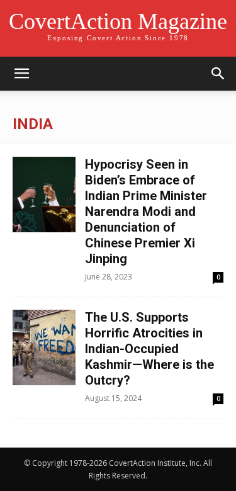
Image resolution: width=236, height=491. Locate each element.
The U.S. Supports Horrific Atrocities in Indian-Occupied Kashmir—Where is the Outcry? (149, 349)
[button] (21, 74)
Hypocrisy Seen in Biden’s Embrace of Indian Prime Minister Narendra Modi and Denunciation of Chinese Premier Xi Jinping (146, 211)
